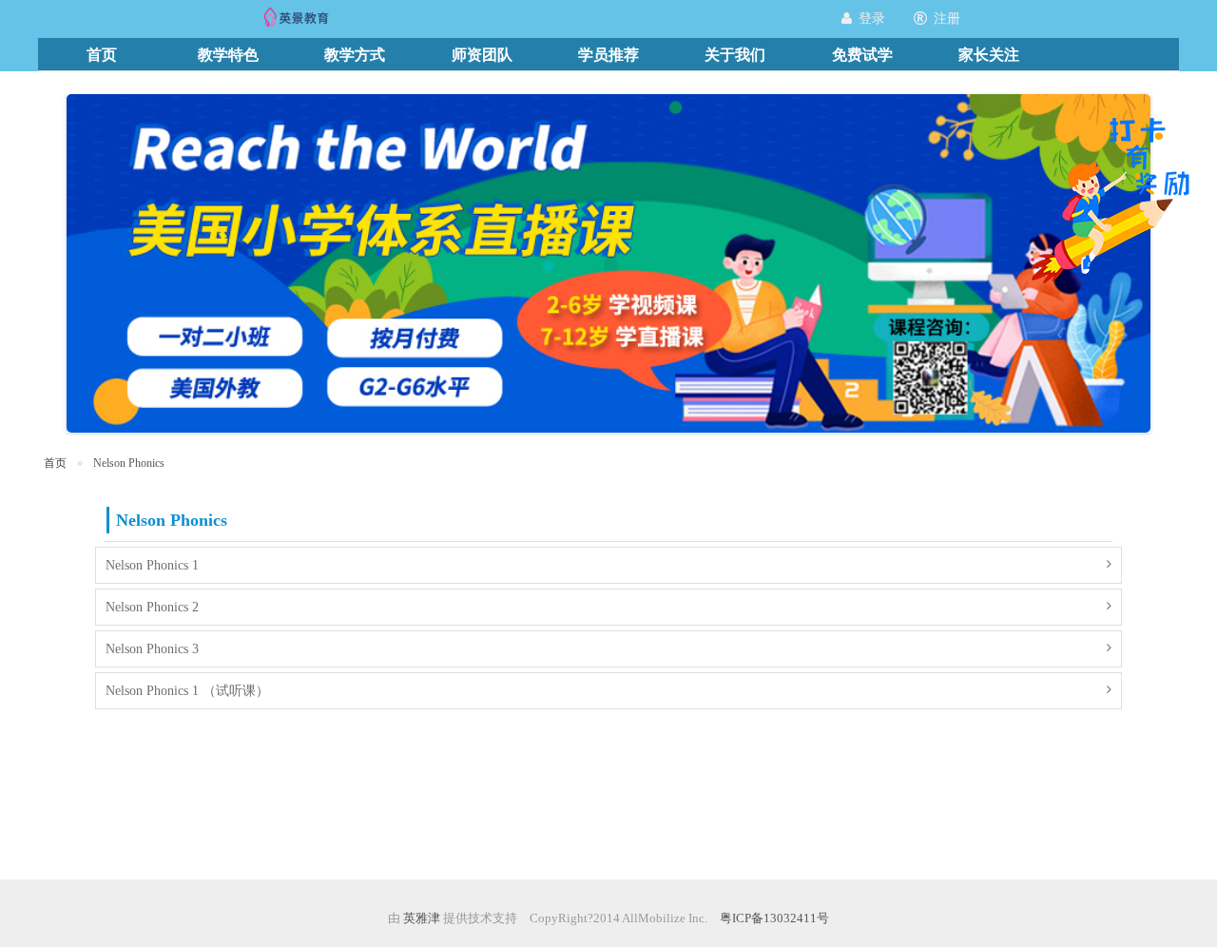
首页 (55, 463)
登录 (872, 18)
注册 (947, 18)
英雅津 (421, 918)
